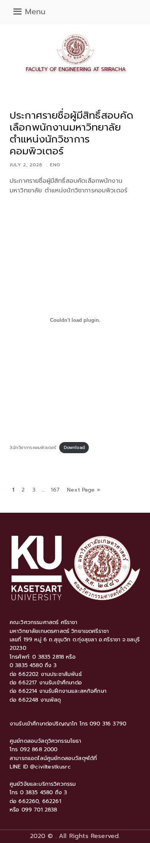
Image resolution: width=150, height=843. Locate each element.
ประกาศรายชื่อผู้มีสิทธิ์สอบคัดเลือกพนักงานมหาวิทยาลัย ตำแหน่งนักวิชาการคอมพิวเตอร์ (71, 133)
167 (55, 490)
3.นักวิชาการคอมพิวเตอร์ (33, 447)
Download (74, 447)
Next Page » (83, 490)
